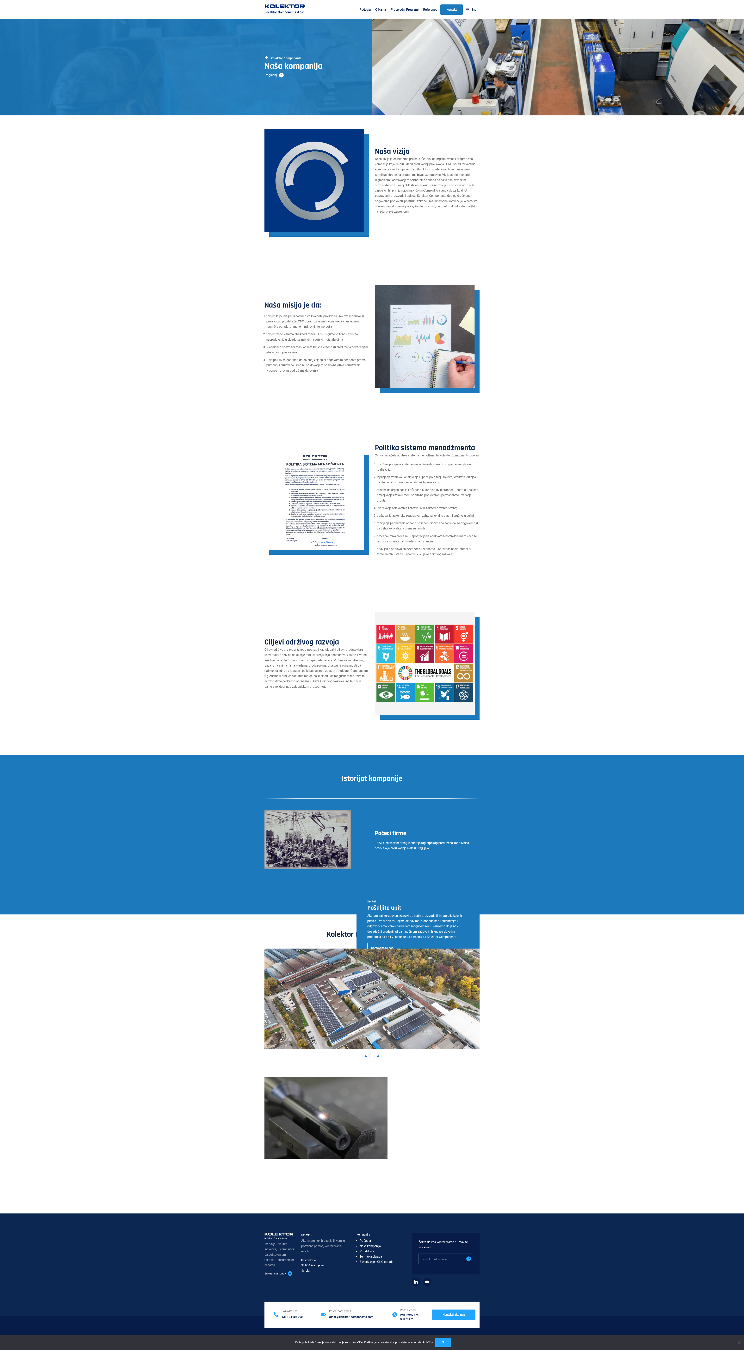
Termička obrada (371, 1256)
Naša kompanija (370, 1246)
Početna (365, 9)
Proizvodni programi (404, 9)
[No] (739, 1342)
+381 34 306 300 (292, 1317)
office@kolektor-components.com (351, 1317)
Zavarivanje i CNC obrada (376, 1262)
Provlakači (367, 1251)
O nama (380, 9)
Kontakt (451, 9)
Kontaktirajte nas (382, 948)
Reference (430, 9)
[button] (378, 1056)
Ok (443, 1342)
